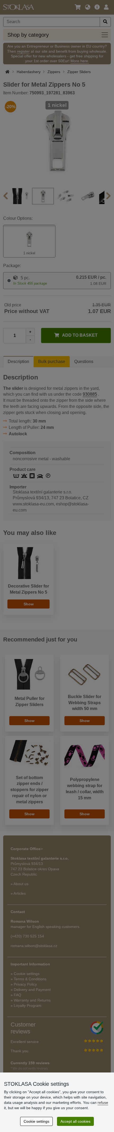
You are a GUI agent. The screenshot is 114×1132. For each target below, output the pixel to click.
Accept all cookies (75, 1121)
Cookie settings (36, 1121)
